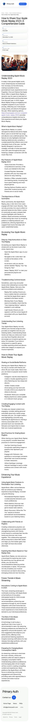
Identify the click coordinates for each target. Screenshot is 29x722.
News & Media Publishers (15, 13)
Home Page (7, 703)
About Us (5, 717)
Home (2, 13)
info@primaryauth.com (10, 707)
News (7, 13)
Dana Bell (5, 30)
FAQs (21, 703)
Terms (15, 717)
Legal (20, 717)
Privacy (11, 717)
